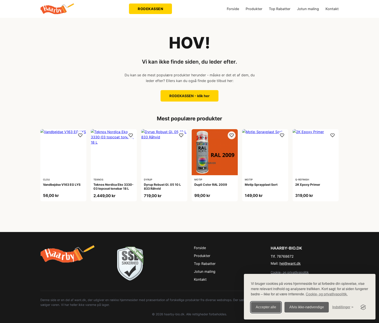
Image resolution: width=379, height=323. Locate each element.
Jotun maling (308, 9)
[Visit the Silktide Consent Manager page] (363, 307)
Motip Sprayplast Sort (261, 184)
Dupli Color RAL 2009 (210, 184)
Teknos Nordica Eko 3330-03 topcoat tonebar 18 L (113, 186)
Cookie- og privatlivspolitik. (327, 293)
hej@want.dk (290, 263)
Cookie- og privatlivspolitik (290, 272)
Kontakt (332, 9)
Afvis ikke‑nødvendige (306, 307)
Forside (233, 9)
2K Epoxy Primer (307, 184)
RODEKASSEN (150, 9)
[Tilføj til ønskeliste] (80, 135)
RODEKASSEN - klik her (189, 96)
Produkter (254, 9)
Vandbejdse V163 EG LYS (61, 184)
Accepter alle (266, 307)
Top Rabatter (279, 9)
